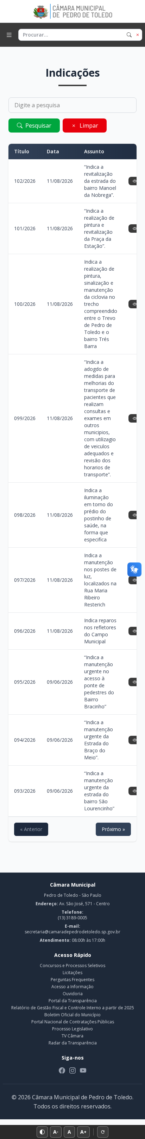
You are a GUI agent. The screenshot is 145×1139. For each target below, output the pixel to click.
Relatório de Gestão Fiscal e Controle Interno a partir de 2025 (72, 1008)
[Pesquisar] (129, 35)
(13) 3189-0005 (72, 918)
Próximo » (113, 829)
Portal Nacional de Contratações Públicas (72, 1022)
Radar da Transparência (73, 1043)
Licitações (72, 973)
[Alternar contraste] (42, 1132)
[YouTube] (83, 1070)
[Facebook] (62, 1070)
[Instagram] (72, 1070)
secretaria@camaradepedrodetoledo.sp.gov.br (72, 932)
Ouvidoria (73, 994)
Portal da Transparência (73, 1001)
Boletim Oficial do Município (72, 1015)
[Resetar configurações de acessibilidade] (102, 1132)
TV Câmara (72, 1036)
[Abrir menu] (9, 35)
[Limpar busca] (137, 35)
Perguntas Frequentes (72, 980)
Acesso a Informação (72, 987)
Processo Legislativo (72, 1029)
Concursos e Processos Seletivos (72, 966)
